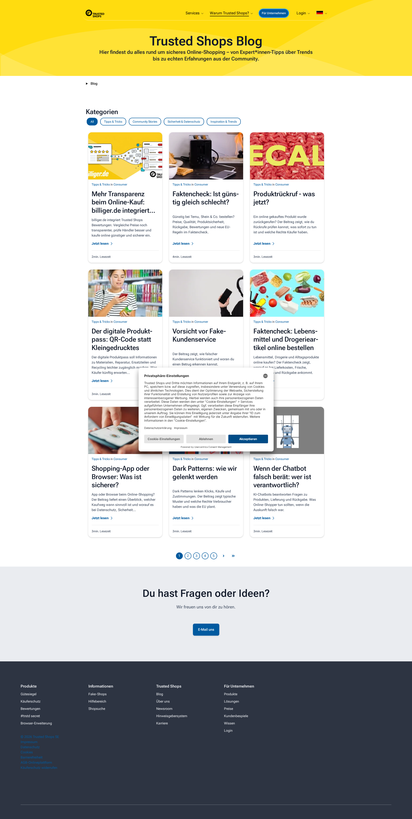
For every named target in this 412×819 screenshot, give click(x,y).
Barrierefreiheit (31, 757)
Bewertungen (30, 709)
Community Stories (145, 121)
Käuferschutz (31, 701)
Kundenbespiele (236, 716)
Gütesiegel (28, 694)
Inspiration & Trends (224, 121)
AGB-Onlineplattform (36, 762)
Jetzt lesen (100, 243)
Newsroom (164, 709)
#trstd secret (30, 716)
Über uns (163, 701)
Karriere (162, 723)
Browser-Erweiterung (36, 723)
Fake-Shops (97, 694)
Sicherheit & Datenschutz (184, 121)
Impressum (29, 742)
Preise (228, 709)
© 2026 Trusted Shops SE (40, 737)
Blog (94, 83)
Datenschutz (30, 747)
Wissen (229, 723)
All (92, 121)
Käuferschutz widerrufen (39, 768)
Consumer (120, 184)
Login (228, 731)
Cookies (27, 752)
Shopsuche (96, 709)
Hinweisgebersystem (171, 716)
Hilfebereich (97, 701)
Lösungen (231, 701)
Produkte (230, 694)
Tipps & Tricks (113, 121)
